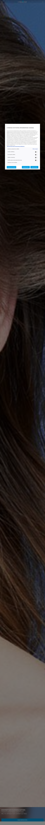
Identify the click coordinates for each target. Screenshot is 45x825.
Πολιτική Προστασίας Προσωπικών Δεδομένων (15, 146)
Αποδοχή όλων (34, 167)
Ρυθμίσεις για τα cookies (12, 162)
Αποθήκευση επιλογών (11, 167)
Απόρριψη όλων (26, 167)
